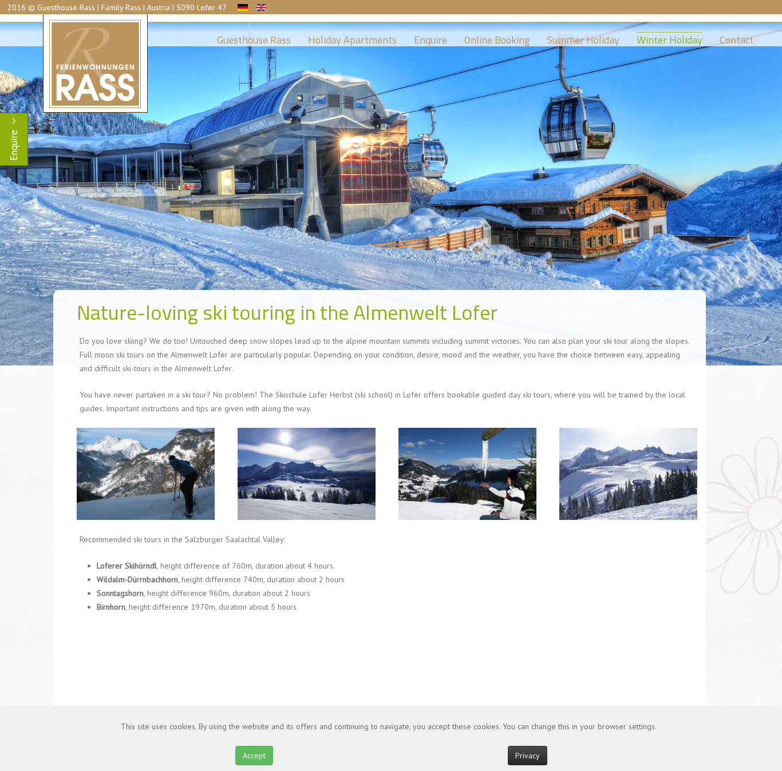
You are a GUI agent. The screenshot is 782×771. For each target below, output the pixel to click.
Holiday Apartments (352, 37)
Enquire (430, 37)
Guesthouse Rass (254, 37)
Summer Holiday (583, 37)
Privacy (527, 755)
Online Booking (497, 37)
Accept (254, 755)
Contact (736, 37)
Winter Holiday (669, 37)
